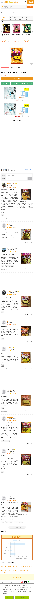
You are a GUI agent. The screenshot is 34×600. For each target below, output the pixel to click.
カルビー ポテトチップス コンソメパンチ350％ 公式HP (16, 566)
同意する (22, 597)
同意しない (9, 597)
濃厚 (10, 18)
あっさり (15, 18)
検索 (30, 6)
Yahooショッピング (26, 83)
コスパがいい (21, 18)
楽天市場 (5, 83)
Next (32, 31)
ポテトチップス (8, 570)
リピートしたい (29, 18)
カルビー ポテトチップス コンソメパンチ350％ (16, 571)
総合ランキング (5, 18)
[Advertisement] (17, 139)
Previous (2, 31)
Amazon (15, 83)
